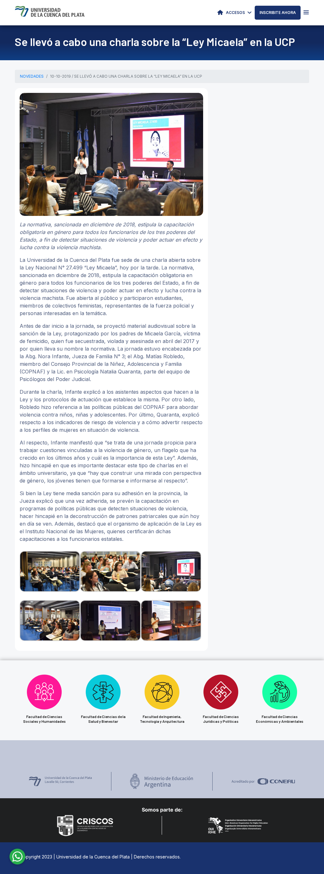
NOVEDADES (32, 76)
